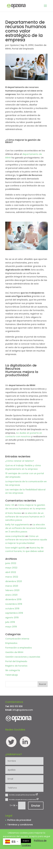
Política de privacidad (19, 820)
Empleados (11, 643)
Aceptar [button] (26, 841)
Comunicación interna (17, 638)
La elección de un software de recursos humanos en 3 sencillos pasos (25, 517)
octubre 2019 (12, 608)
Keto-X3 (9, 505)
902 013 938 (16, 706)
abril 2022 (10, 572)
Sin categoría (12, 670)
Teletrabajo (11, 674)
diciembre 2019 (13, 599)
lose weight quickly (15, 547)
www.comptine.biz (15, 536)
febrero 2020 (12, 590)
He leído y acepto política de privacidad (22, 795)
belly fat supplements (17, 524)
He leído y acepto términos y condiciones (22, 799)
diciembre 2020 (13, 581)
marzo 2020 (11, 585)
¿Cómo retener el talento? (19, 460)
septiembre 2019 (14, 612)
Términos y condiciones (20, 824)
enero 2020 (11, 594)
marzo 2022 (11, 576)
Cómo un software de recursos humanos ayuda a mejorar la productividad (26, 540)
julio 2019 (10, 622)
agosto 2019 (12, 617)
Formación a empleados (18, 647)
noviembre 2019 (13, 604)
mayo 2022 (11, 567)
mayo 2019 (11, 626)
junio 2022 (10, 563)
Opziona (14, 45)
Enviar (35, 806)
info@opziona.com (23, 709)
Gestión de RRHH (14, 652)
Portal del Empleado (23, 48)
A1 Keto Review (13, 513)
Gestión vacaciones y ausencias (22, 656)
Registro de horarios (16, 665)
